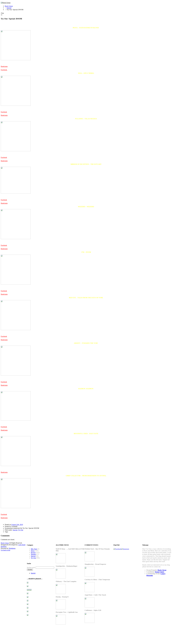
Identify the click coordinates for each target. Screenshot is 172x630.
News (33, 551)
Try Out (20, 530)
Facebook (4, 70)
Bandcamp (4, 66)
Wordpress (12, 548)
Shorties (33, 554)
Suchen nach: (31, 567)
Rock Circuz (9, 6)
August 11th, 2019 (17, 524)
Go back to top (5, 550)
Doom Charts (159, 572)
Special (9, 8)
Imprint (33, 573)
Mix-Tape (34, 549)
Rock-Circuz (162, 570)
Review (33, 552)
